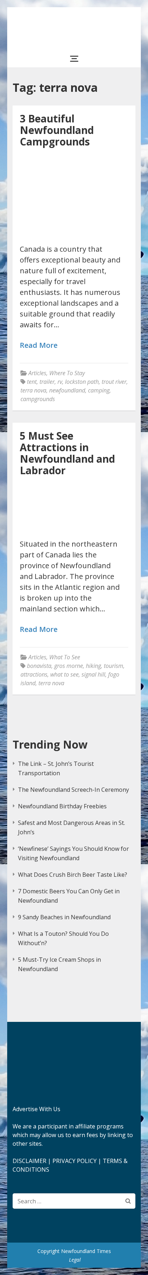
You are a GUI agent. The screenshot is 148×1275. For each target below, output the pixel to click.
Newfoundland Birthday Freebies (62, 806)
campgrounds (37, 399)
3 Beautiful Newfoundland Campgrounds (57, 130)
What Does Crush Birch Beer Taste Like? (72, 875)
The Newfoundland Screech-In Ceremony (73, 790)
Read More (38, 345)
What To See (64, 657)
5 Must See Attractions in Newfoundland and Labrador (67, 453)
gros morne (68, 666)
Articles (37, 373)
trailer (47, 382)
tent (32, 382)
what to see (64, 674)
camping (99, 390)
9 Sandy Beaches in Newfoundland (64, 917)
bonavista (39, 666)
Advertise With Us (36, 1109)
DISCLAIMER (29, 1161)
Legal (75, 1259)
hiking (93, 666)
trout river (114, 382)
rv (59, 382)
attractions (33, 674)
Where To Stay (67, 373)
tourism (113, 666)
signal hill (93, 674)
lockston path (82, 382)
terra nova (33, 390)
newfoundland (67, 390)
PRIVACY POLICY (74, 1161)
